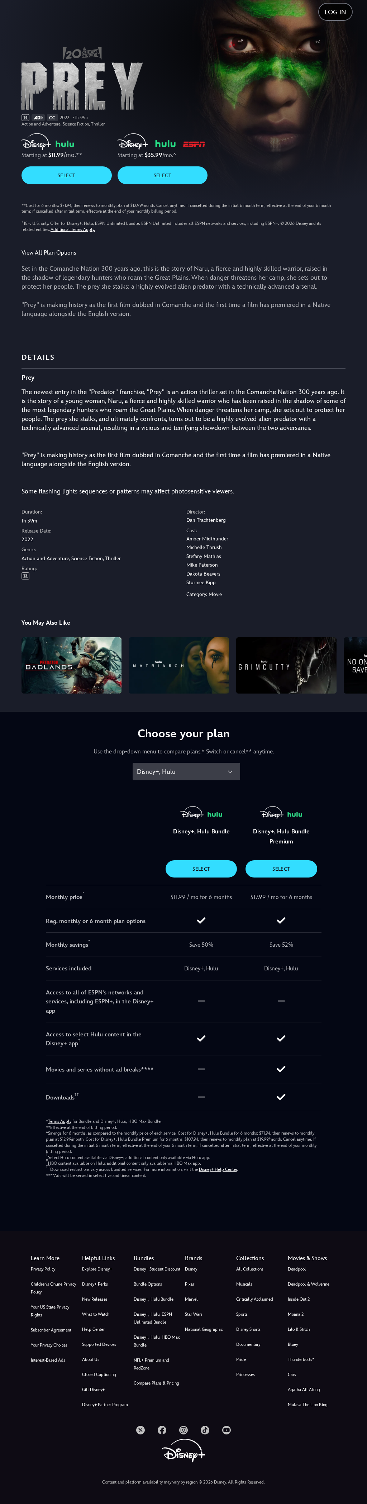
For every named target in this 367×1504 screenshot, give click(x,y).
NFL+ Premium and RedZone (151, 1364)
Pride (241, 1359)
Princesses (245, 1374)
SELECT (66, 175)
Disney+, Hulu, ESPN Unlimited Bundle (153, 1318)
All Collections (249, 1269)
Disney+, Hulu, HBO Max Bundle (157, 1341)
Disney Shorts (248, 1329)
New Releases (95, 1299)
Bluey (293, 1344)
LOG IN (335, 12)
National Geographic (204, 1329)
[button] (106, 1258)
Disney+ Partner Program (105, 1404)
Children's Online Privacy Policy (53, 1288)
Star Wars (193, 1314)
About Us (90, 1359)
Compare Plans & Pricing (156, 1383)
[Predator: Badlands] (72, 665)
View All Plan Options (49, 252)
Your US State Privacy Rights (50, 1311)
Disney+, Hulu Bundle (153, 1299)
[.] (140, 1430)
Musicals (244, 1284)
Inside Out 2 (299, 1299)
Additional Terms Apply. (73, 229)
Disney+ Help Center (218, 1169)
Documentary (248, 1344)
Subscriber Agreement (51, 1330)
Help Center (93, 1329)
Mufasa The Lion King (308, 1404)
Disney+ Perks (95, 1284)
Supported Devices (99, 1344)
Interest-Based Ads (48, 1360)
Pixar (189, 1284)
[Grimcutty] (286, 665)
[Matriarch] (179, 665)
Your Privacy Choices (49, 1345)
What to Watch (95, 1314)
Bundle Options (148, 1284)
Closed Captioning (99, 1374)
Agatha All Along (304, 1389)
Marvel (191, 1299)
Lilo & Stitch (299, 1329)
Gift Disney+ (93, 1389)
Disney (191, 1269)
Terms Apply (59, 1121)
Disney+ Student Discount (157, 1269)
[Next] (354, 664)
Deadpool (297, 1269)
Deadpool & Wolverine (308, 1284)
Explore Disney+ (97, 1269)
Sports (242, 1314)
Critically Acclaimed (254, 1299)
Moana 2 (296, 1314)
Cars (292, 1374)
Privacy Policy (43, 1269)
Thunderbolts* (301, 1359)
